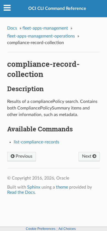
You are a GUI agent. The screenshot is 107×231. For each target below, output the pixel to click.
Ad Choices (67, 229)
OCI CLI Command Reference (57, 8)
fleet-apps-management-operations (41, 36)
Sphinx (33, 187)
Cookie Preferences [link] (40, 229)
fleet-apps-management (45, 28)
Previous (23, 156)
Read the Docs (21, 192)
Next (87, 156)
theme (62, 187)
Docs (12, 28)
